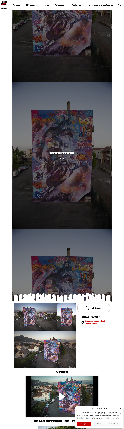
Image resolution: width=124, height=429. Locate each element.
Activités (59, 5)
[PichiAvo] (88, 308)
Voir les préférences (113, 424)
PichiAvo (96, 308)
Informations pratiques (101, 5)
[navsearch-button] (119, 5)
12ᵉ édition (31, 5)
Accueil (17, 5)
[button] (120, 408)
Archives (76, 5)
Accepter (84, 424)
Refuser (98, 424)
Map (47, 5)
